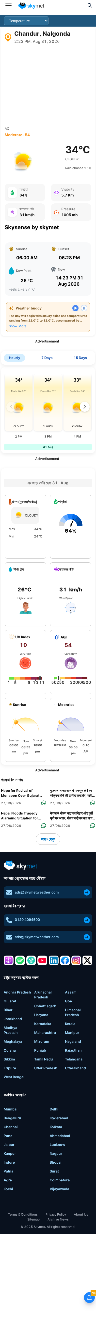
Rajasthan (73, 1050)
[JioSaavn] (31, 960)
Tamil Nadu (43, 1059)
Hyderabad (59, 1118)
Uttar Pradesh (45, 1068)
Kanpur (10, 1153)
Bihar (8, 1010)
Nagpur (56, 1153)
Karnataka (42, 1024)
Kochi (8, 1189)
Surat (54, 1171)
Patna (8, 1171)
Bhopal (56, 1162)
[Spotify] (20, 960)
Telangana (73, 1059)
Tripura (10, 1068)
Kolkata (56, 1127)
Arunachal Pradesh (43, 994)
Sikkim (9, 1059)
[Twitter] (87, 960)
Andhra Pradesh (17, 992)
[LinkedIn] (54, 960)
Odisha (10, 1050)
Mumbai (10, 1109)
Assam (71, 992)
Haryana (41, 1015)
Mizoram (41, 1041)
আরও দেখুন (48, 839)
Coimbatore (60, 1180)
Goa (68, 1001)
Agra (8, 1180)
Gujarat (10, 1001)
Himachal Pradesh (73, 1012)
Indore (9, 1162)
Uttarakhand (75, 1068)
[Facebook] (65, 960)
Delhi (54, 1109)
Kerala (70, 1024)
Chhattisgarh (45, 1006)
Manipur (72, 1032)
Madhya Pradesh (11, 1030)
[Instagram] (76, 960)
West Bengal (14, 1077)
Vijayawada (59, 1189)
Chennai (11, 1127)
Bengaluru (12, 1118)
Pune (8, 1136)
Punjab (40, 1050)
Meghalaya (13, 1041)
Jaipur (9, 1144)
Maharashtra (45, 1032)
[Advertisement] (48, 85)
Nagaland (73, 1041)
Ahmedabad (60, 1136)
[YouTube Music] (42, 960)
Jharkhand (13, 1019)
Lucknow (57, 1144)
